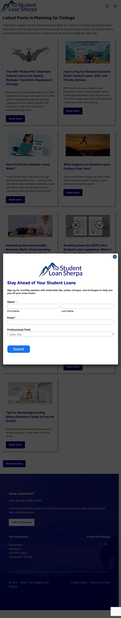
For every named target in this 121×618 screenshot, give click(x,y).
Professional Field (18, 329)
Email (11, 317)
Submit (18, 349)
